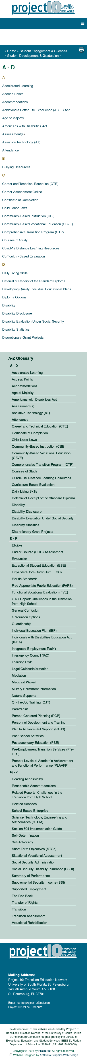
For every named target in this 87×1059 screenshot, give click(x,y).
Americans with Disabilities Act (24, 125)
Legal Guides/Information (30, 668)
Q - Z (14, 772)
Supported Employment (29, 889)
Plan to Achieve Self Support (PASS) (38, 729)
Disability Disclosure (17, 313)
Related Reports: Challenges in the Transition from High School (37, 794)
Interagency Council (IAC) (30, 655)
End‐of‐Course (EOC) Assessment (37, 551)
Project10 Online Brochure (25, 1007)
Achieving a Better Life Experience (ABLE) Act (36, 109)
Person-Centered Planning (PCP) (36, 715)
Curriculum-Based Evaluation (23, 256)
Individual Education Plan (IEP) (34, 630)
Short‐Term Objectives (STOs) (34, 848)
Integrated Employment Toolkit (34, 648)
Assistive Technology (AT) (21, 142)
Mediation (19, 675)
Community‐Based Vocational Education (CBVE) (41, 455)
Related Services (24, 803)
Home (11, 50)
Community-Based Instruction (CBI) (28, 215)
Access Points (12, 93)
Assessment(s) (23, 406)
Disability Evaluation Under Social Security (33, 321)
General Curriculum (26, 610)
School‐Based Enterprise (30, 810)
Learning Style (22, 661)
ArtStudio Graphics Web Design (59, 1055)
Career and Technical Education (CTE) (30, 183)
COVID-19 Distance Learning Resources (41, 477)
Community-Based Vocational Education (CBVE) (37, 223)
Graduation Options (26, 617)
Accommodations (15, 101)
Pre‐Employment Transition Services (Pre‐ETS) (43, 751)
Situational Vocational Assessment (37, 855)
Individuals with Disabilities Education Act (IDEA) (42, 639)
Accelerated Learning (17, 85)
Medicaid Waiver (24, 682)
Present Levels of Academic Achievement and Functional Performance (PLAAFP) (42, 763)
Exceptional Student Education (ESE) (39, 565)
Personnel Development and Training (38, 722)
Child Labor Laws (14, 207)
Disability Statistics (16, 329)
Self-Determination (25, 835)
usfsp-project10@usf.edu (33, 1002)
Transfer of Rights (25, 902)
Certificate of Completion (20, 199)
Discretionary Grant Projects (23, 337)
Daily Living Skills (15, 272)
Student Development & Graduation (33, 55)
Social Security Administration (33, 862)
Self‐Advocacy (22, 842)
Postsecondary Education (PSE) (35, 742)
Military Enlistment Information (34, 688)
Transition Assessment (28, 915)
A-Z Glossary (20, 358)
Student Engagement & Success (43, 50)
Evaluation (19, 558)
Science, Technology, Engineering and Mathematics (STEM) (39, 819)
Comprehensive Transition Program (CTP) (33, 232)
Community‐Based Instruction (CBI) (38, 446)
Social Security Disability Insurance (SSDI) (43, 868)
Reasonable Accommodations (34, 785)
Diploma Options (14, 297)
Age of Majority (13, 117)
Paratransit (20, 708)
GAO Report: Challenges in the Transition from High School (42, 601)
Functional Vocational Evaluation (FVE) (40, 592)
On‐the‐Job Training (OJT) (31, 702)
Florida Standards (24, 578)
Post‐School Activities (28, 735)
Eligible (17, 545)
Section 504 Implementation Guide (37, 828)
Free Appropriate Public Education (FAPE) (42, 585)
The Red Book (22, 895)
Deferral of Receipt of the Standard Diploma (33, 281)
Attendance (10, 150)
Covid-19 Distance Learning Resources (31, 248)
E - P (13, 538)
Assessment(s (13, 134)
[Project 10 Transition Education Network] (43, 7)
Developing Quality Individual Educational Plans (36, 289)
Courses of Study (15, 240)
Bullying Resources (16, 166)
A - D (14, 365)
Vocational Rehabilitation (29, 922)
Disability (8, 305)
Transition (19, 909)
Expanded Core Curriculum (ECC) (37, 572)
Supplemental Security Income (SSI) (38, 882)
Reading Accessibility (27, 778)
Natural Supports (24, 695)
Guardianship (21, 623)
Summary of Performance (31, 875)
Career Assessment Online (22, 191)
